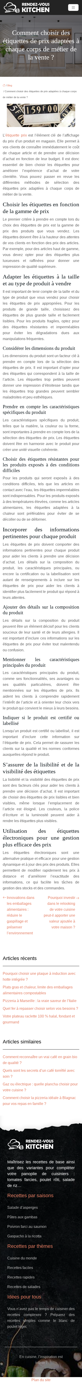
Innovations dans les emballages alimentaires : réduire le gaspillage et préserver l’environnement (20, 915)
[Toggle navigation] (73, 7)
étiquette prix (16, 135)
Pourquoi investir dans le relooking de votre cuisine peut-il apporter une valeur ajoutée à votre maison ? (59, 912)
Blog (9, 85)
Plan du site (41, 1380)
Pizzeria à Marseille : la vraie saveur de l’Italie (40, 1001)
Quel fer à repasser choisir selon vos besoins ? (40, 1008)
